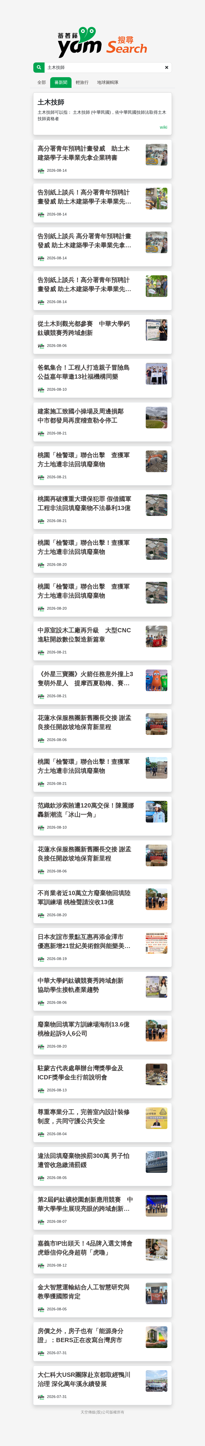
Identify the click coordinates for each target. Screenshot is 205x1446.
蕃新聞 (60, 82)
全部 (41, 82)
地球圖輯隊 (108, 82)
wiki (163, 127)
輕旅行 (82, 82)
